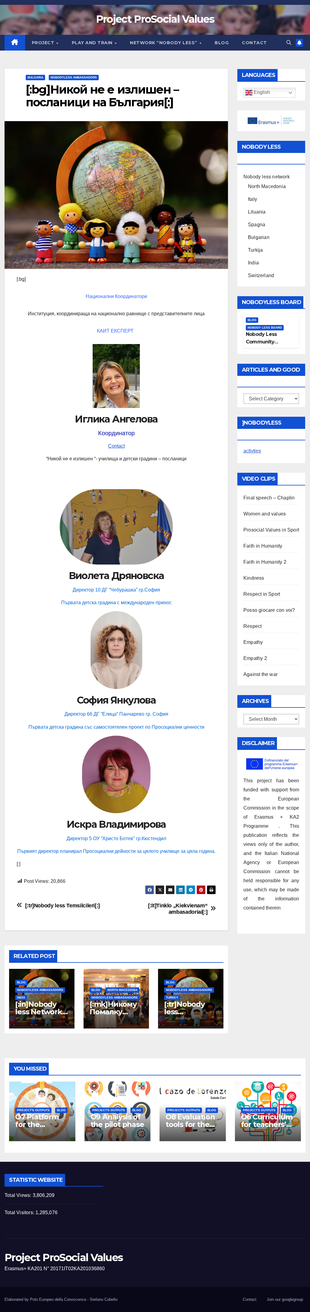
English (261, 92)
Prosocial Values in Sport (271, 529)
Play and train (93, 42)
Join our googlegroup (285, 1299)
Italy (252, 199)
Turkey (172, 997)
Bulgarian (258, 237)
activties (252, 450)
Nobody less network (266, 176)
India (21, 997)
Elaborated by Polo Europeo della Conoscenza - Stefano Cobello (61, 1299)
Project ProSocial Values (155, 19)
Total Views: (19, 1195)
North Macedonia (122, 990)
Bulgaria (35, 77)
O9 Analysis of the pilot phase (117, 1120)
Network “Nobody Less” (164, 42)
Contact (254, 42)
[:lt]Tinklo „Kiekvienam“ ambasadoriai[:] (177, 908)
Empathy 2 (255, 658)
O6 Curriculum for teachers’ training (266, 1124)
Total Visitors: (20, 1212)
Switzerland (261, 275)
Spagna (256, 224)
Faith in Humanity (262, 545)
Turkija (255, 250)
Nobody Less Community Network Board (264, 341)
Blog (222, 42)
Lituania (257, 211)
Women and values (264, 513)
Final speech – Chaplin (269, 497)
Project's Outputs (33, 1110)
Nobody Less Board (265, 327)
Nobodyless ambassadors (74, 77)
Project (44, 42)
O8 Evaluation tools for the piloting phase (191, 1124)
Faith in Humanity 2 (264, 562)
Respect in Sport (261, 594)
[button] (288, 42)
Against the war (260, 674)
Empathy (253, 642)
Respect (252, 626)
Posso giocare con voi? (269, 610)
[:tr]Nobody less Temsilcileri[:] (62, 905)
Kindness (253, 578)
